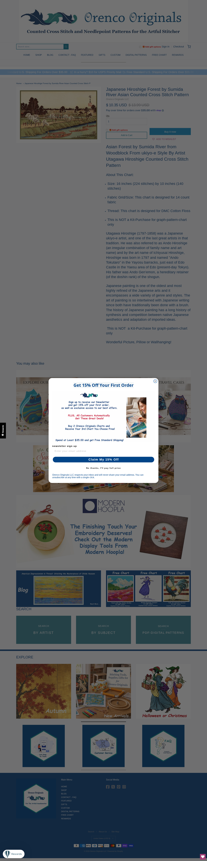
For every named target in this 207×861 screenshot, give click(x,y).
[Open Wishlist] (203, 857)
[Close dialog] (155, 381)
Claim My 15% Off (103, 459)
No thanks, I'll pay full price (103, 468)
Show (3, 430)
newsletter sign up (64, 446)
